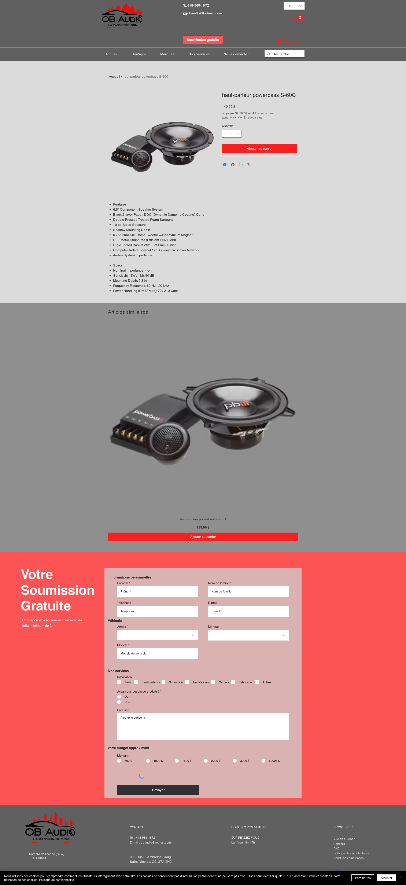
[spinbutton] (232, 133)
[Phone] (185, 5)
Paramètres (363, 878)
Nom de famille (218, 583)
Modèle (122, 645)
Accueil (114, 77)
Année (121, 626)
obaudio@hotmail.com (156, 842)
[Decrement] (225, 133)
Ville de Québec (344, 839)
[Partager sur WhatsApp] (240, 164)
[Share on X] (248, 164)
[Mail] (185, 13)
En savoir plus (253, 117)
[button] (297, 17)
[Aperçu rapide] (203, 418)
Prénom (122, 583)
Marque (213, 626)
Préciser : (123, 710)
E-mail (212, 602)
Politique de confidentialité (56, 880)
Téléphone (124, 602)
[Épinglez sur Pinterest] (232, 164)
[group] (203, 432)
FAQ (336, 848)
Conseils (339, 844)
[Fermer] (400, 878)
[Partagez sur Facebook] (224, 164)
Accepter (386, 878)
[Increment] (238, 133)
